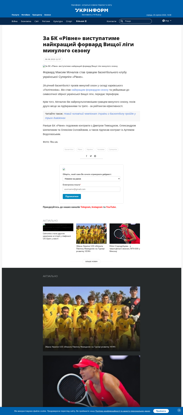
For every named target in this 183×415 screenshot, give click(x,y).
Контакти (111, 21)
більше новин (91, 261)
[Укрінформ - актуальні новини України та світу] (91, 10)
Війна (15, 21)
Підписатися (71, 196)
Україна (90, 149)
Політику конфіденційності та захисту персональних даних (122, 411)
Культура (58, 21)
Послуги (15, 15)
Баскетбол (69, 149)
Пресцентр (37, 15)
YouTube (111, 207)
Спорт (69, 21)
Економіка (26, 21)
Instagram (97, 207)
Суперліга (113, 149)
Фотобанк (25, 15)
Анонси (47, 15)
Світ (37, 21)
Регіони (46, 21)
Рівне (80, 149)
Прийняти (161, 411)
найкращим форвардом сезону (90, 89)
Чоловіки (100, 149)
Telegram (85, 207)
